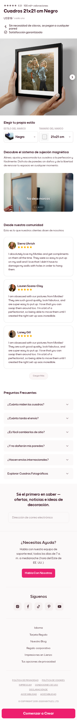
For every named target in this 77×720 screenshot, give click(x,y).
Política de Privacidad (25, 680)
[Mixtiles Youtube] (59, 606)
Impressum (25, 685)
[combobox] (20, 137)
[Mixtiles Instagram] (17, 606)
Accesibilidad (48, 694)
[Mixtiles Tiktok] (38, 606)
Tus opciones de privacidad (38, 661)
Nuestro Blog (38, 641)
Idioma (38, 627)
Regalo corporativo (39, 648)
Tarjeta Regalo (38, 634)
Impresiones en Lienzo (38, 654)
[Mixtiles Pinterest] (49, 606)
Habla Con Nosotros (38, 573)
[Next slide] (72, 77)
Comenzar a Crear (38, 713)
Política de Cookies (53, 680)
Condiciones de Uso (46, 685)
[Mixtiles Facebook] (28, 606)
